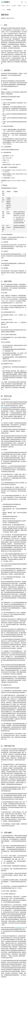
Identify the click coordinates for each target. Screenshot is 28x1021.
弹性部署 (19, 5)
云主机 (24, 5)
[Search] (22, 2)
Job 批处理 (13, 5)
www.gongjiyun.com (5, 407)
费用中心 (8, 5)
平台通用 (3, 5)
